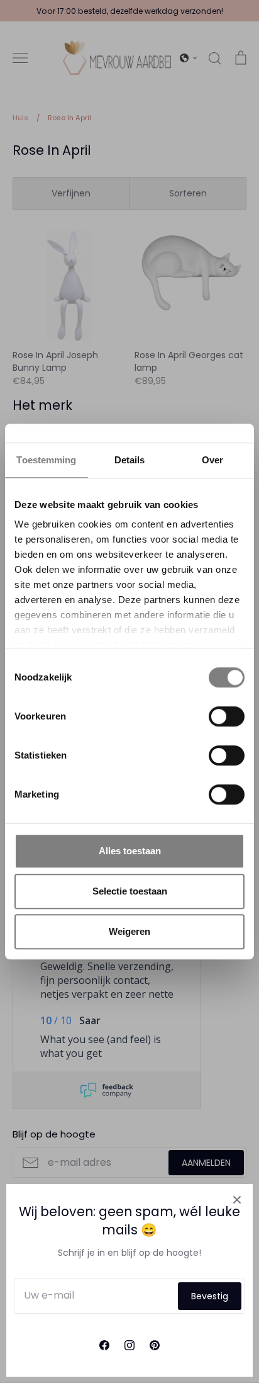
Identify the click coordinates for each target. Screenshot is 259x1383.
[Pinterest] (154, 1345)
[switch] (227, 716)
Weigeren (129, 931)
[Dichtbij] (237, 1200)
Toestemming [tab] (46, 459)
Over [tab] (212, 459)
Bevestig (209, 1296)
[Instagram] (129, 1345)
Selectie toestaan (129, 891)
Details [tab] (129, 459)
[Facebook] (104, 1345)
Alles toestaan (130, 850)
